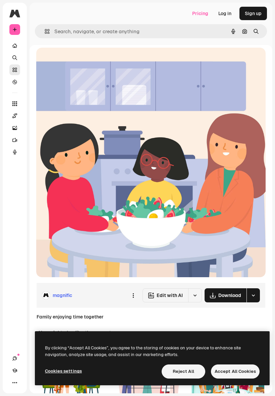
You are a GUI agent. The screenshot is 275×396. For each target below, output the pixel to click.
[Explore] (14, 82)
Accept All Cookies (235, 371)
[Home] (14, 45)
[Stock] (14, 69)
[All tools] (14, 103)
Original (79, 60)
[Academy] (14, 370)
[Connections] (14, 358)
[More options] (133, 295)
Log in (224, 13)
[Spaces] (14, 115)
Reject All (183, 371)
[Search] (14, 57)
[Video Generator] (14, 140)
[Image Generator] (14, 127)
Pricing (200, 13)
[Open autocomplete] (44, 31)
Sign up (253, 13)
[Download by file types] (253, 295)
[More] (14, 382)
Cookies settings (63, 371)
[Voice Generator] (14, 152)
